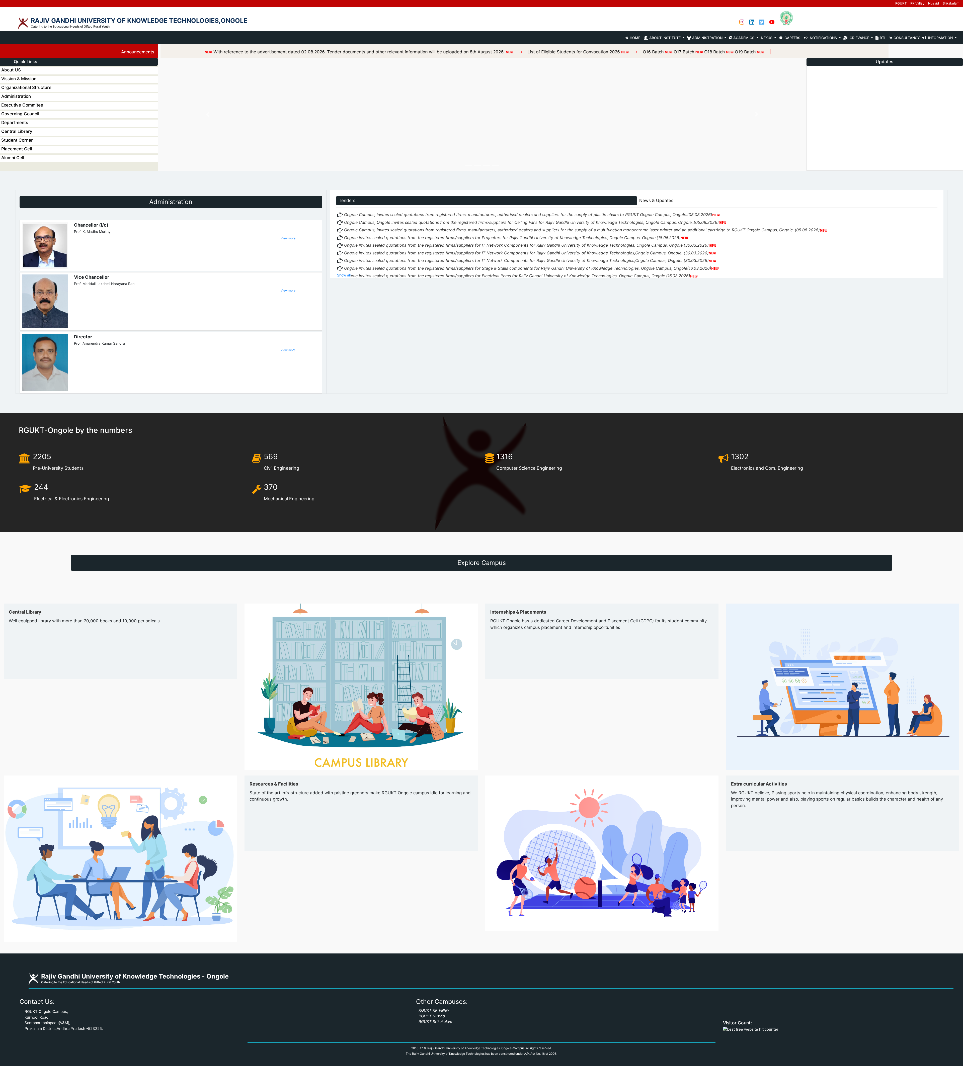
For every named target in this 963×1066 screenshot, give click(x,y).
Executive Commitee (22, 105)
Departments (14, 122)
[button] (207, 114)
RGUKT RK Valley (434, 1010)
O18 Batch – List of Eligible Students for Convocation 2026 (868, 115)
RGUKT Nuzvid (432, 1016)
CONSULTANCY (907, 38)
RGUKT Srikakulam (435, 1021)
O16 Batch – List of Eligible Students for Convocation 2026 (869, 91)
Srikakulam (951, 3)
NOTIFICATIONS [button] (823, 38)
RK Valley (917, 3)
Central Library (16, 131)
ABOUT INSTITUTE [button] (665, 38)
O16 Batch (545, 51)
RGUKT (901, 3)
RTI (883, 37)
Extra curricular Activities (759, 784)
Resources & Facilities (274, 784)
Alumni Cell (12, 157)
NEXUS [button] (767, 38)
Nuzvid (933, 3)
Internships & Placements (518, 612)
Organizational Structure (26, 87)
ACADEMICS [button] (744, 38)
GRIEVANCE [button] (859, 38)
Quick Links (25, 61)
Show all (344, 275)
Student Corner (17, 140)
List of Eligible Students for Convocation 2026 (466, 51)
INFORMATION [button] (940, 38)
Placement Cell (16, 148)
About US (11, 69)
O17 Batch (575, 51)
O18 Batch (607, 51)
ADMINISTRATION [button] (708, 38)
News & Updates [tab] (656, 200)
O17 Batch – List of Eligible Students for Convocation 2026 (868, 104)
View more (288, 238)
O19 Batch (637, 51)
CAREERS (792, 37)
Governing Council (20, 113)
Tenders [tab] (347, 200)
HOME (635, 37)
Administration (16, 96)
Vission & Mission (18, 78)
